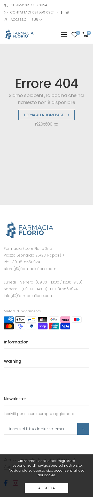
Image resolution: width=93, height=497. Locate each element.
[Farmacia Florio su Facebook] (62, 12)
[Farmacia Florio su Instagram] (67, 12)
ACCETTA (46, 488)
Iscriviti (83, 429)
